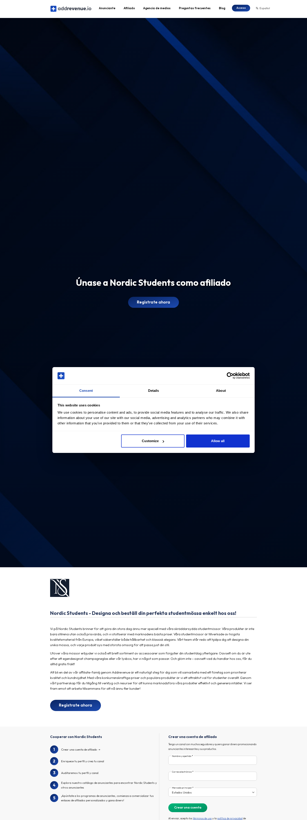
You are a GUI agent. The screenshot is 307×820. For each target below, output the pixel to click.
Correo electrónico (182, 771)
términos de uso (202, 818)
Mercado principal (182, 787)
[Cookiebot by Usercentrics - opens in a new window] (230, 375)
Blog (222, 8)
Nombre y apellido (181, 756)
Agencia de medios (157, 8)
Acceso (241, 7)
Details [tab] (153, 390)
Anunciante (107, 8)
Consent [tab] (86, 390)
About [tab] (221, 390)
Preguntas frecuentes (195, 8)
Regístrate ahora (153, 302)
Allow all (218, 441)
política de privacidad (229, 818)
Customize (150, 441)
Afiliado (129, 8)
